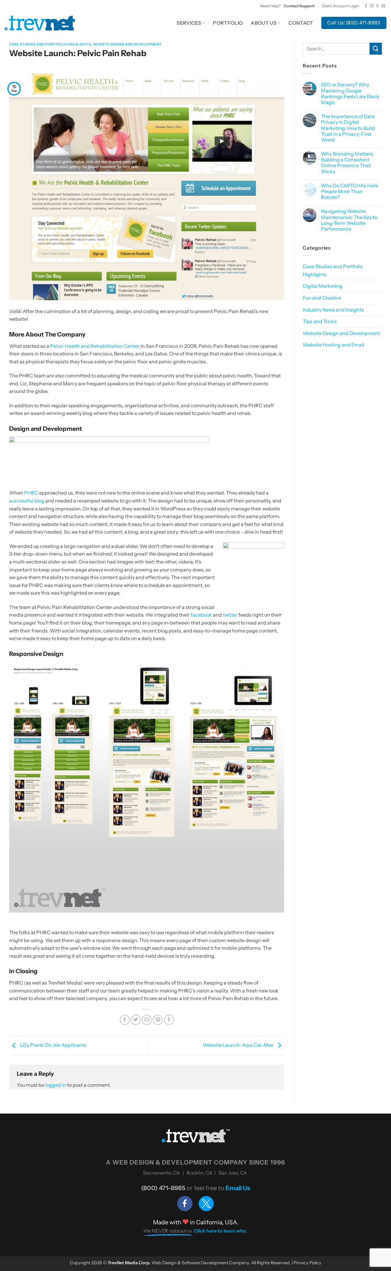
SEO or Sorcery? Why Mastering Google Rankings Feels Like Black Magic (350, 93)
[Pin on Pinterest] (158, 1020)
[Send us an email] (383, 6)
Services (189, 23)
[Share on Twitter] (136, 1020)
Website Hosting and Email (333, 345)
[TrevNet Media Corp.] (40, 23)
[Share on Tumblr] (169, 1020)
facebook (201, 615)
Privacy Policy (307, 1263)
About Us (263, 23)
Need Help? (287, 6)
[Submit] (376, 49)
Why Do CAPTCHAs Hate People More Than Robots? (349, 191)
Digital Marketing (322, 286)
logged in (55, 1085)
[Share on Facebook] (125, 1020)
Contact (300, 23)
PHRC (31, 493)
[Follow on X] (377, 6)
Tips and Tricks (320, 321)
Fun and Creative (322, 298)
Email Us (237, 1188)
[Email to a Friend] (147, 1020)
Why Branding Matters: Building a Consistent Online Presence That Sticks (347, 163)
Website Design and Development (127, 44)
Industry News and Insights (333, 310)
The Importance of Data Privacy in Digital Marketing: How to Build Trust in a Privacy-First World (348, 128)
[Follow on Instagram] (372, 6)
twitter (230, 615)
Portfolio (228, 23)
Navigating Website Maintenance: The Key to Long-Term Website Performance (349, 220)
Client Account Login (340, 6)
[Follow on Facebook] (366, 6)
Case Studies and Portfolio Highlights (50, 44)
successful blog (26, 501)
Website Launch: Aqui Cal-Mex (238, 1045)
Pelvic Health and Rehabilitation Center (95, 346)
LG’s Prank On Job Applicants (52, 1045)
